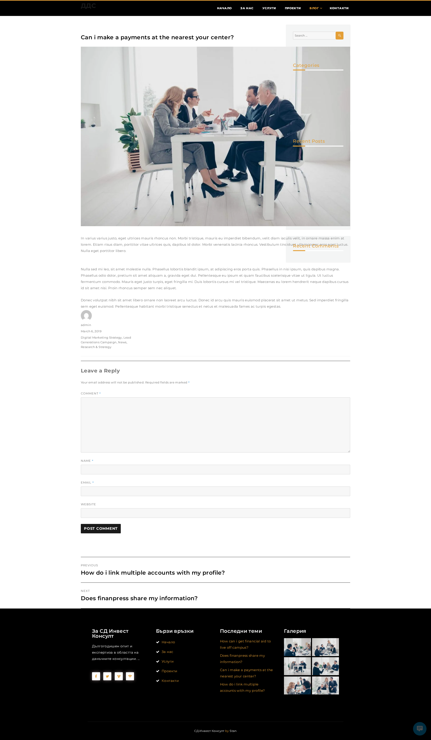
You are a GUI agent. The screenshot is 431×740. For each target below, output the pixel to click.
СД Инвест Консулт (209, 731)
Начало (224, 8)
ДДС (88, 5)
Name (87, 461)
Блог (314, 8)
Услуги (269, 8)
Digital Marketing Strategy (101, 337)
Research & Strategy (96, 347)
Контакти (339, 8)
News (122, 342)
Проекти (293, 8)
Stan (233, 731)
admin (86, 325)
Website (88, 504)
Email (87, 482)
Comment (91, 393)
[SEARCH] (339, 35)
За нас (246, 8)
